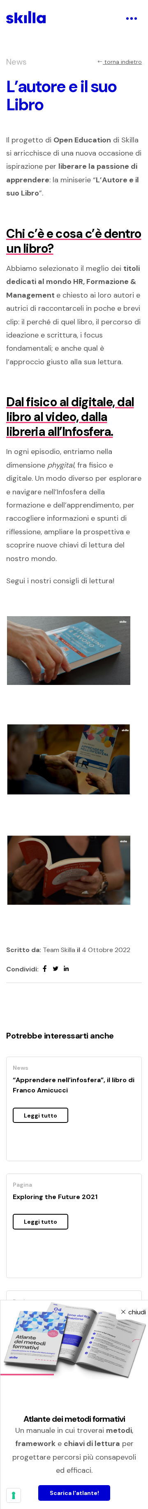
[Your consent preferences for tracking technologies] (14, 1495)
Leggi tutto (40, 1115)
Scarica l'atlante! (74, 1493)
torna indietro (122, 61)
